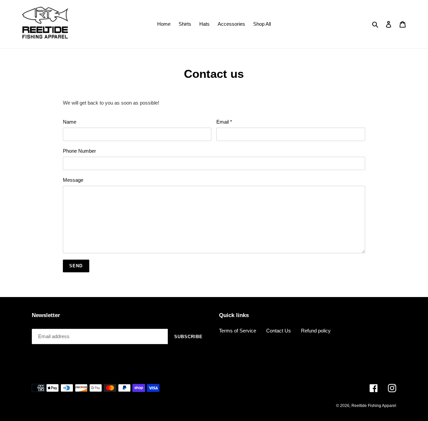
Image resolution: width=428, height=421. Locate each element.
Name (69, 122)
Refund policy (316, 330)
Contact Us (278, 330)
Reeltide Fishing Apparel (373, 405)
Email (224, 122)
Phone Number (79, 151)
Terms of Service (237, 330)
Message (73, 180)
